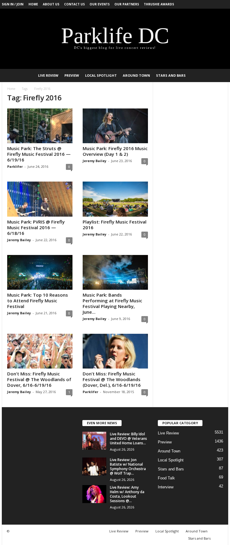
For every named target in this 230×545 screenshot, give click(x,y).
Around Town (136, 75)
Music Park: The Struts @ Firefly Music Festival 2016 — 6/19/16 (39, 154)
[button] (219, 75)
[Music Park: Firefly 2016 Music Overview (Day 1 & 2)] (115, 125)
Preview (71, 75)
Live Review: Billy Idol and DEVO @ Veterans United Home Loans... (128, 438)
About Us (51, 4)
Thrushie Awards (159, 4)
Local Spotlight (101, 75)
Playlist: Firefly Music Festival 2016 (114, 224)
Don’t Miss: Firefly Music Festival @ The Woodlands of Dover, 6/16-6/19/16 (39, 379)
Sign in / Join (12, 4)
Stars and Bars (171, 75)
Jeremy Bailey (94, 160)
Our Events (100, 4)
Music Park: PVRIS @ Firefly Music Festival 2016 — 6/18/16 (36, 227)
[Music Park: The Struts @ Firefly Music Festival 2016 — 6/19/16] (39, 125)
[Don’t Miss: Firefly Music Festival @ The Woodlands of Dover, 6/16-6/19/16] (39, 351)
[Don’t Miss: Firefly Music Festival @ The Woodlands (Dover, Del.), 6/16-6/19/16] (115, 351)
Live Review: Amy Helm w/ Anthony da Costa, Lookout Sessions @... (127, 494)
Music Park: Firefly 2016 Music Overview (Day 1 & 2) (115, 151)
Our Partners (126, 4)
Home (33, 4)
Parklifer (15, 166)
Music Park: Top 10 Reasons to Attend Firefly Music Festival (37, 300)
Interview (165, 487)
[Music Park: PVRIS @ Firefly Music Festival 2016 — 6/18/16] (39, 199)
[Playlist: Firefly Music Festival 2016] (115, 199)
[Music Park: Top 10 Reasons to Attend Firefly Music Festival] (39, 272)
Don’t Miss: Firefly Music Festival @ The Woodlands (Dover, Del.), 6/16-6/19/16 (112, 379)
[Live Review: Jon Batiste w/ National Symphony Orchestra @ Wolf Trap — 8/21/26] (94, 466)
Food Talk (166, 478)
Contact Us (74, 4)
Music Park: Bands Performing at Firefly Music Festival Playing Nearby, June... (112, 303)
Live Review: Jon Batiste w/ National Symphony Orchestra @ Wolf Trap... (128, 466)
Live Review (48, 75)
